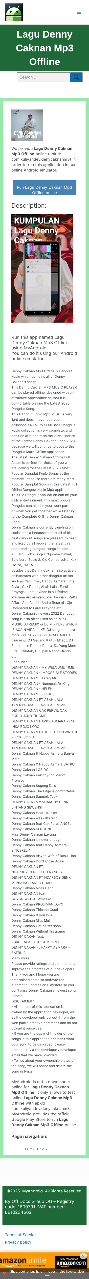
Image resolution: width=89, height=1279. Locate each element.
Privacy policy (18, 1242)
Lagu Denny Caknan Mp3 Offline (44, 48)
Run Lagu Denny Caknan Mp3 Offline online (44, 190)
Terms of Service (21, 1234)
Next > (42, 1149)
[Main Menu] (79, 12)
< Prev (29, 1149)
